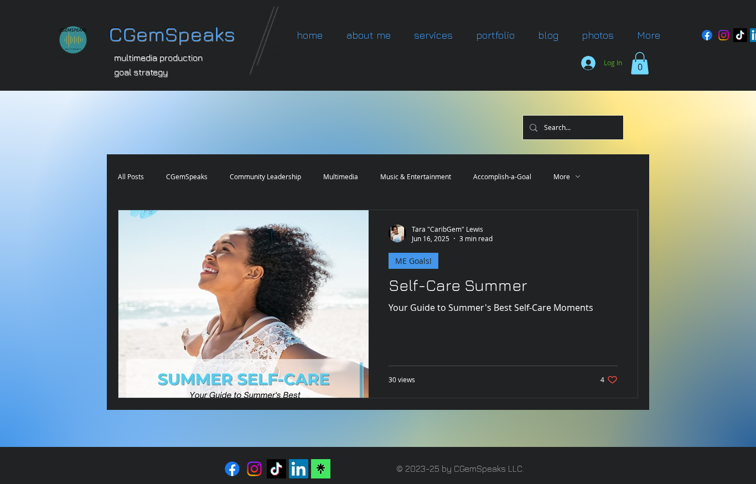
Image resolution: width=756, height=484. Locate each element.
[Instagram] (724, 35)
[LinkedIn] (298, 468)
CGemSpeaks (187, 177)
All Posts (131, 177)
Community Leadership (265, 177)
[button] (495, 35)
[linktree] (320, 468)
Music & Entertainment (415, 177)
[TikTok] (740, 35)
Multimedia (340, 177)
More (561, 177)
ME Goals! (413, 261)
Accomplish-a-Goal (502, 177)
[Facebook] (707, 35)
